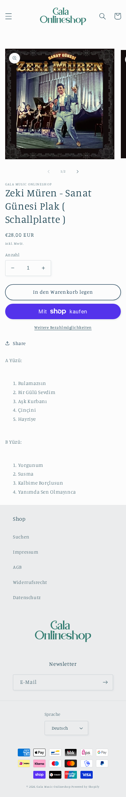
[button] (8, 16)
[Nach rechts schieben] (77, 171)
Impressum (25, 552)
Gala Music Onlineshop (53, 786)
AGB (17, 567)
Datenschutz (27, 597)
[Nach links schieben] (48, 171)
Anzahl (12, 254)
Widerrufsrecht (30, 582)
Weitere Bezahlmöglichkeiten (62, 327)
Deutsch (60, 728)
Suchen (21, 536)
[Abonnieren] (105, 682)
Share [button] (19, 343)
